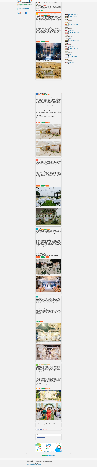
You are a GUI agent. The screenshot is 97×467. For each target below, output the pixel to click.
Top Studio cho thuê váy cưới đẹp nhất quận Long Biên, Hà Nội (73, 22)
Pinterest (28, 13)
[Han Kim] (68, 44)
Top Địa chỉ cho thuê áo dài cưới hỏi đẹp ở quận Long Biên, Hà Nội (73, 32)
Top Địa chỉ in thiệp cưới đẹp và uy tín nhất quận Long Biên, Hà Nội (73, 30)
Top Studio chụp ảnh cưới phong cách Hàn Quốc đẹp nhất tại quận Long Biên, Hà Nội (73, 14)
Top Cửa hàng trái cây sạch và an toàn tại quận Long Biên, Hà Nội (73, 24)
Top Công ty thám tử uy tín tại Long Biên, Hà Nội (73, 43)
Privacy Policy (39, 464)
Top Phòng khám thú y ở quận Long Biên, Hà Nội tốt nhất (73, 38)
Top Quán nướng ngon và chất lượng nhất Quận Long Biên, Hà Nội (73, 40)
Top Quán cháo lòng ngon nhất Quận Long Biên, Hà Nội (73, 54)
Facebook (25, 13)
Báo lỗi (45, 5)
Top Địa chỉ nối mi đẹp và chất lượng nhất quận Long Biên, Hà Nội (73, 62)
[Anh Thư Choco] (68, 60)
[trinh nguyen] (68, 52)
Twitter (26, 13)
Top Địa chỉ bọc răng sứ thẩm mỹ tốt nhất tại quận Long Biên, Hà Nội (73, 48)
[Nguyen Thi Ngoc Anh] (68, 20)
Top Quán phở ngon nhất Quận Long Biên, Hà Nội (73, 59)
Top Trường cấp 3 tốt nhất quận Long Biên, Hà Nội (73, 51)
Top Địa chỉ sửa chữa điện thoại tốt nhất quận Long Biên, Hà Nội (73, 46)
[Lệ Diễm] (68, 28)
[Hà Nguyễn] (36, 5)
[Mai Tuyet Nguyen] (68, 36)
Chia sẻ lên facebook (39, 429)
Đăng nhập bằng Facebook (41, 437)
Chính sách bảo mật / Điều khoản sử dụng (32, 464)
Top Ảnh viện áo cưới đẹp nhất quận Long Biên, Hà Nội (73, 27)
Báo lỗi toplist (45, 429)
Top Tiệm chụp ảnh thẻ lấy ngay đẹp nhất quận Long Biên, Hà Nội (73, 56)
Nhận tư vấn (48, 94)
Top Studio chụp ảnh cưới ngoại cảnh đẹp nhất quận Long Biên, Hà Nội (73, 16)
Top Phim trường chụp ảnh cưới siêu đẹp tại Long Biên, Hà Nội (73, 35)
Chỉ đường (38, 41)
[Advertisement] (48, 86)
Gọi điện (46, 94)
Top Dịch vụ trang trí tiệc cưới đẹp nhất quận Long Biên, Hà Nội (73, 19)
